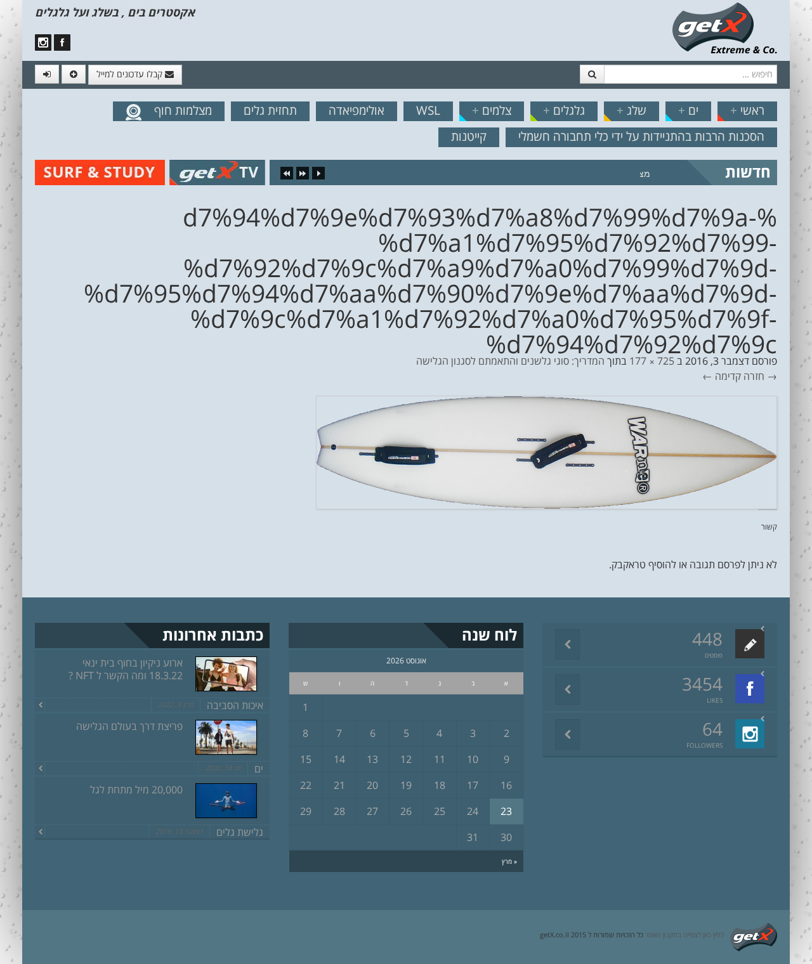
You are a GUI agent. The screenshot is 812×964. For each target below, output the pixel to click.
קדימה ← (721, 376)
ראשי (747, 110)
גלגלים (564, 110)
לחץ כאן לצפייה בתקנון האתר (684, 934)
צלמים (491, 110)
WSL (428, 110)
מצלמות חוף (183, 110)
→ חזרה (760, 376)
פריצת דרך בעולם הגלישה (129, 726)
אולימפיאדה (356, 110)
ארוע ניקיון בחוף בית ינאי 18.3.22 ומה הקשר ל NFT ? (126, 669)
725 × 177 (651, 361)
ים (688, 110)
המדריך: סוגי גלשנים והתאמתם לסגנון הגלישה (510, 361)
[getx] (724, 27)
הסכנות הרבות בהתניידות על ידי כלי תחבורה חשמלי (641, 136)
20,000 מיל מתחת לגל (136, 790)
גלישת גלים (239, 832)
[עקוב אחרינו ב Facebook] (62, 42)
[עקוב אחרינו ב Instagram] (43, 42)
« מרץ (509, 861)
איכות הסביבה (235, 705)
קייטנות (469, 136)
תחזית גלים (270, 110)
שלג (631, 110)
